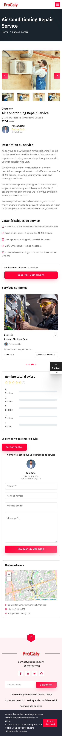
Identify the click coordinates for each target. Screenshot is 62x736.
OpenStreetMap (49, 599)
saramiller (16, 344)
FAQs (49, 694)
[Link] (31, 653)
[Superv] (11, 4)
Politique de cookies (31, 706)
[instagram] (20, 673)
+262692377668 (31, 666)
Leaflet (37, 599)
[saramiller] (6, 344)
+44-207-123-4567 (31, 476)
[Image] (31, 312)
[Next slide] (57, 76)
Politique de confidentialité (42, 700)
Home (5, 31)
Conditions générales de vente (27, 694)
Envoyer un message (31, 549)
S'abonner (46, 684)
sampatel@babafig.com (31, 478)
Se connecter (14, 447)
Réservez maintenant (31, 274)
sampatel (20, 126)
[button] (26, 364)
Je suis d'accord (50, 723)
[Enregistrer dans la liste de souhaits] (55, 335)
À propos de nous (15, 700)
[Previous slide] (5, 76)
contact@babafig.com (31, 661)
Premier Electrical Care (16, 339)
